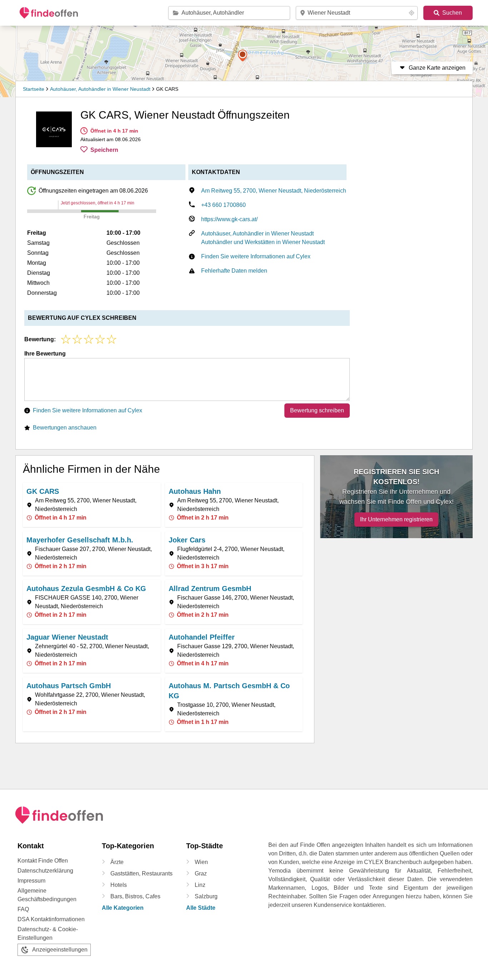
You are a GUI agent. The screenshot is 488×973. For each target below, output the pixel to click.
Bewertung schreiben (317, 410)
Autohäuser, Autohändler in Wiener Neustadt (100, 89)
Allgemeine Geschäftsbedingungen (47, 895)
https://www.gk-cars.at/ (229, 219)
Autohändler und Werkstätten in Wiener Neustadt (263, 242)
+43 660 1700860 (223, 205)
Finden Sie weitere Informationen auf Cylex (255, 256)
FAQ (23, 909)
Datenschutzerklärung (45, 871)
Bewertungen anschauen (64, 428)
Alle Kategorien (123, 908)
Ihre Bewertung (45, 354)
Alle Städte (200, 908)
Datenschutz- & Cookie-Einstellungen (48, 933)
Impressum (31, 881)
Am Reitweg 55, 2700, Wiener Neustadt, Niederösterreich (273, 191)
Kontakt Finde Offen (43, 861)
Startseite (33, 89)
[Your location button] (411, 12)
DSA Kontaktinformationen (51, 919)
